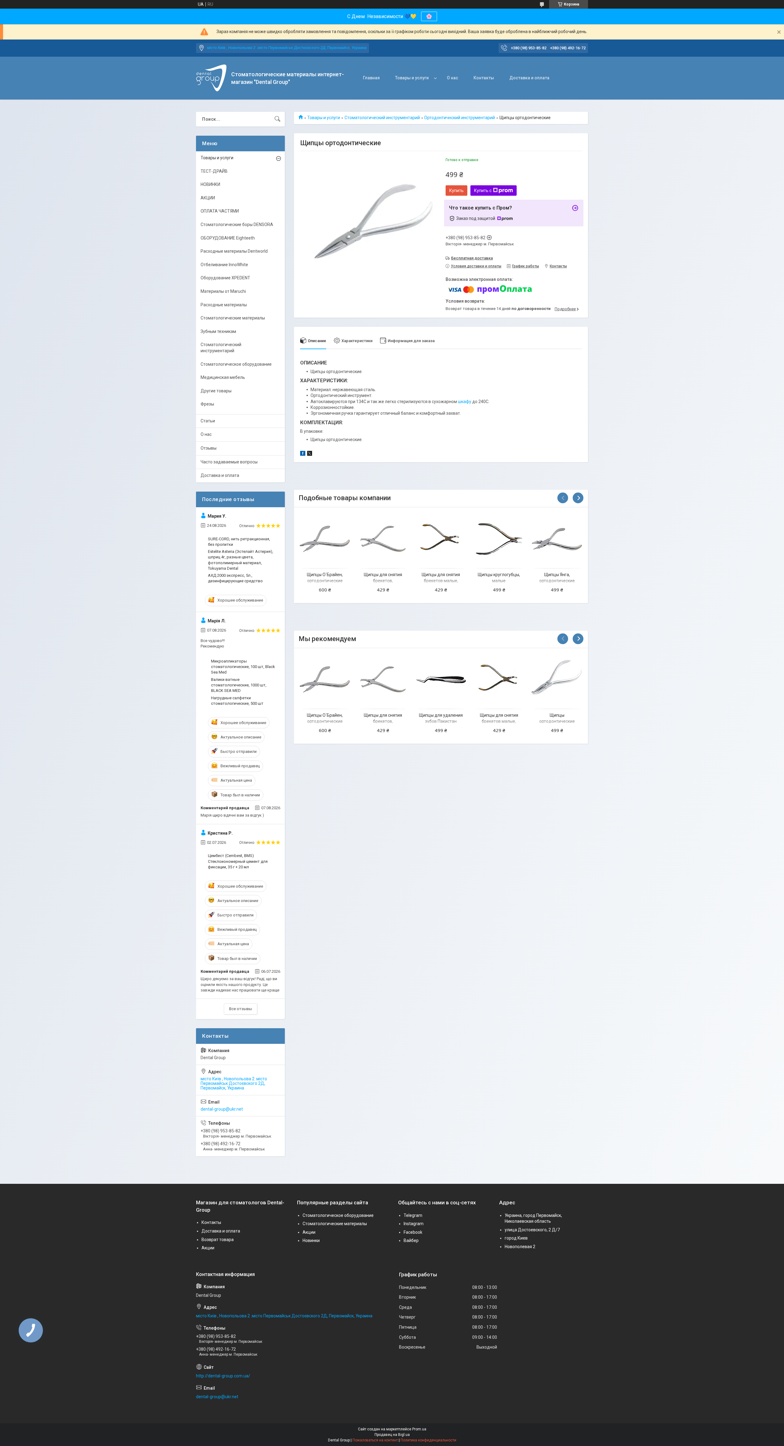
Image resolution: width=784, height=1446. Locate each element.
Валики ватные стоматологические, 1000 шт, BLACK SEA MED (238, 685)
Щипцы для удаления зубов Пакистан (441, 718)
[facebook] (302, 454)
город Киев (516, 1238)
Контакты (483, 77)
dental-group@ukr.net (222, 1109)
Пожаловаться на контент (375, 1440)
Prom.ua (419, 1429)
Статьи (208, 420)
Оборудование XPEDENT (225, 277)
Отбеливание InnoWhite (224, 264)
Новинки (311, 1240)
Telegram (413, 1215)
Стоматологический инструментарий (382, 117)
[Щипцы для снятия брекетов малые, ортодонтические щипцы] (441, 538)
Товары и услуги (412, 77)
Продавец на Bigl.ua (392, 1435)
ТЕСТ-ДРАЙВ (214, 171)
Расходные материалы (224, 304)
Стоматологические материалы (233, 317)
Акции (208, 1247)
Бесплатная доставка (472, 258)
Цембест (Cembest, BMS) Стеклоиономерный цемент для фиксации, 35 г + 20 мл (238, 861)
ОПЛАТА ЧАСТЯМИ (220, 211)
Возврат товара (218, 1239)
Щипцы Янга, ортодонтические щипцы (557, 580)
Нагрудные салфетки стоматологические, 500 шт (237, 701)
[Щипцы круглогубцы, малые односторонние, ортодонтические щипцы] (499, 538)
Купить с (483, 190)
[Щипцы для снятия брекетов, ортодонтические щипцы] (383, 538)
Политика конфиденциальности (428, 1440)
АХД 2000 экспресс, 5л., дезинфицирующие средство (235, 578)
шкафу (464, 401)
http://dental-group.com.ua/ (223, 1375)
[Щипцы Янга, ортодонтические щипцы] (557, 538)
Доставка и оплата (529, 77)
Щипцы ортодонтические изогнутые (557, 721)
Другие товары (216, 390)
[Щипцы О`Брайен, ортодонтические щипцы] (325, 538)
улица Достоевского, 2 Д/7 (532, 1229)
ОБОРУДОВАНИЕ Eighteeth (228, 238)
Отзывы (209, 448)
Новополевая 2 (520, 1246)
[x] (309, 454)
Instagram (414, 1223)
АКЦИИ (208, 197)
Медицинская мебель (223, 377)
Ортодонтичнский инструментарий (459, 117)
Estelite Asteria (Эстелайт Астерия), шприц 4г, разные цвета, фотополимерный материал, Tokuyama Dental (240, 560)
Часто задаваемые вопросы (229, 461)
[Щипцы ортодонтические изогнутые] (557, 679)
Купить (456, 190)
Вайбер (411, 1240)
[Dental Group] (211, 78)
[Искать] (277, 119)
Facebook (413, 1232)
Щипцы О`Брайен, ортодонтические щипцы (325, 580)
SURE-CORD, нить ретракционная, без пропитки (239, 542)
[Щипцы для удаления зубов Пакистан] (441, 679)
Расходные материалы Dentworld (234, 251)
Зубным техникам (218, 331)
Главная (371, 77)
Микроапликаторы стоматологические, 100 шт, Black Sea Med (243, 666)
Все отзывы (240, 1008)
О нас (452, 77)
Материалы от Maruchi (223, 291)
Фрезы (207, 404)
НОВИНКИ (210, 184)
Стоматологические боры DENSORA (237, 224)
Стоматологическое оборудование (236, 364)
